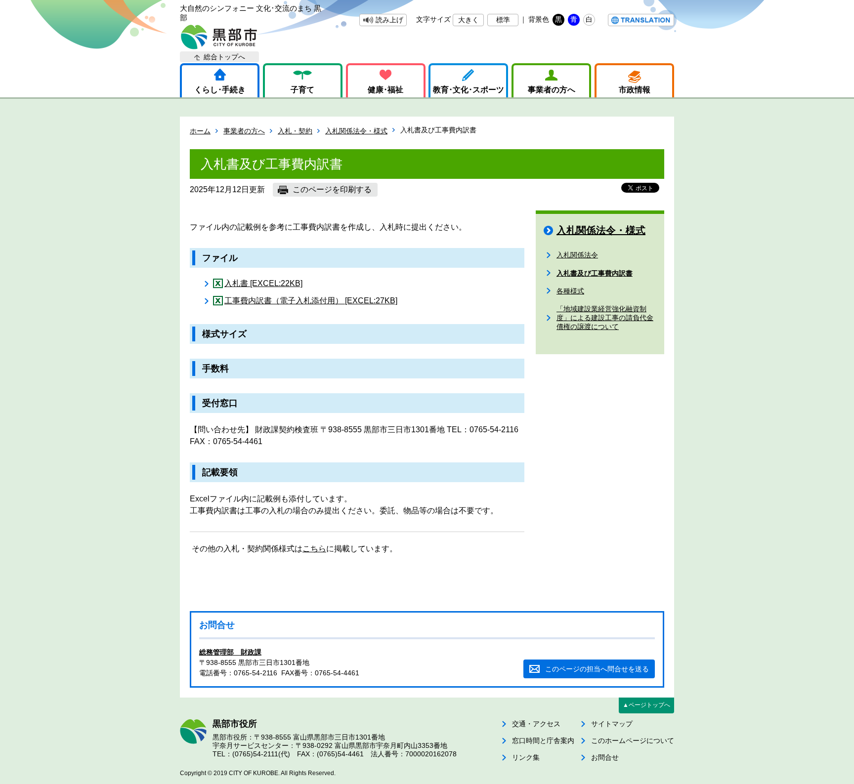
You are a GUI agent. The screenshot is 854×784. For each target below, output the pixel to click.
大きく (468, 20)
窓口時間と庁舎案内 (543, 740)
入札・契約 (295, 131)
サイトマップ (612, 724)
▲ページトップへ (646, 704)
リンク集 (526, 757)
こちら (314, 548)
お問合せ (605, 757)
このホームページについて (632, 740)
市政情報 (634, 89)
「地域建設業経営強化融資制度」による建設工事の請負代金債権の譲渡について (604, 317)
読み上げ (389, 20)
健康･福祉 (385, 89)
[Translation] (641, 20)
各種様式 (570, 291)
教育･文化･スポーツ (468, 89)
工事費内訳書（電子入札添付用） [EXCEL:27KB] (310, 300)
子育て (302, 89)
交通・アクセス (536, 724)
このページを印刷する (332, 189)
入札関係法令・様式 (356, 131)
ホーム (200, 131)
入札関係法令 (577, 255)
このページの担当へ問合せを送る (597, 669)
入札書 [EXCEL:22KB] (263, 283)
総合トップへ (224, 57)
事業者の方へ (551, 89)
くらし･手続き (220, 89)
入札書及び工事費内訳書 (594, 273)
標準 (503, 20)
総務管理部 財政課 (230, 652)
